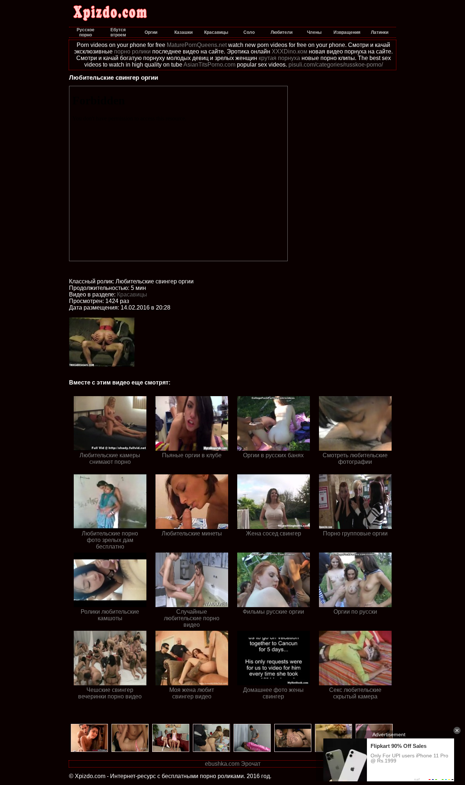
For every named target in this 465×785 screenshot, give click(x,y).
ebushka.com (222, 764)
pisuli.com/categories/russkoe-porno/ (335, 64)
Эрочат (250, 764)
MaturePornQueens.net (197, 45)
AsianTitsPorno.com (209, 64)
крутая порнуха (279, 58)
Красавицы (132, 294)
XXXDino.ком (289, 51)
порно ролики (132, 51)
